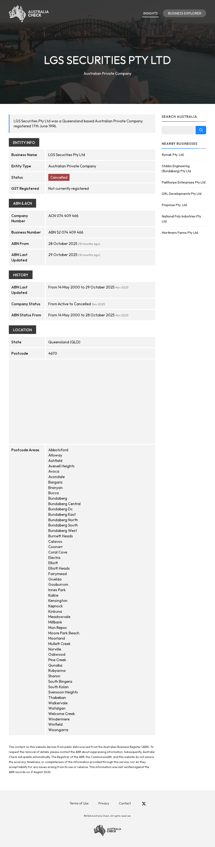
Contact (125, 803)
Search (201, 130)
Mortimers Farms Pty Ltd (180, 232)
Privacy (103, 803)
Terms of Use (79, 803)
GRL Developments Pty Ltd (181, 193)
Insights (150, 13)
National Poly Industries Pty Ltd (181, 218)
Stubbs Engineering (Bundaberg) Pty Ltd (176, 168)
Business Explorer (184, 13)
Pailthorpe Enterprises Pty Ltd (183, 182)
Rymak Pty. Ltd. (173, 155)
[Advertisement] (184, 305)
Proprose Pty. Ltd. (174, 205)
